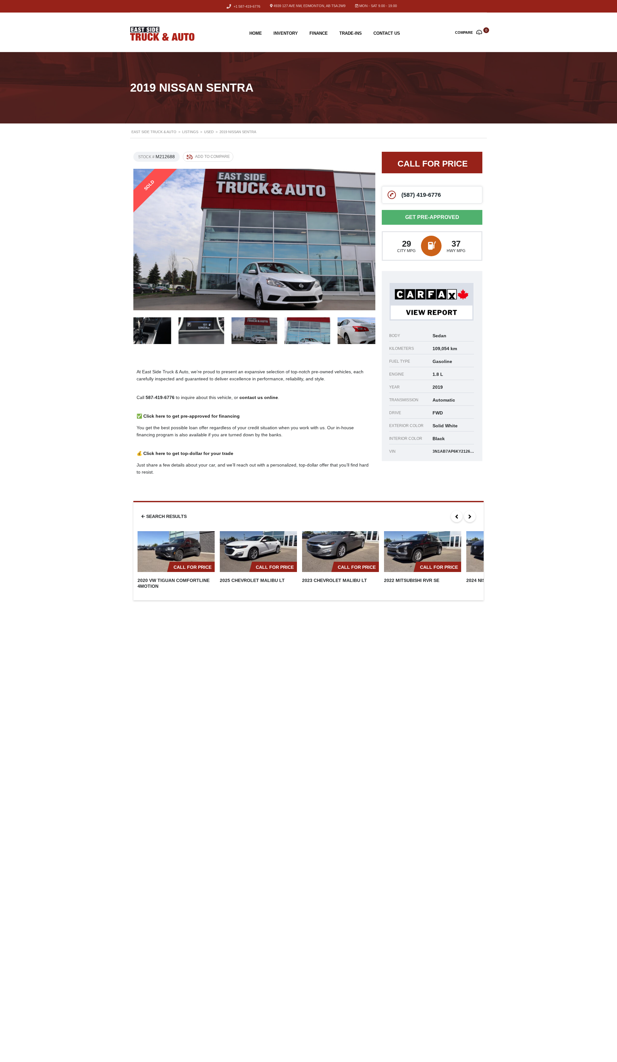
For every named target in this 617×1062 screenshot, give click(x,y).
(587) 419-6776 (421, 195)
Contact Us (386, 33)
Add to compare (212, 156)
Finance (318, 33)
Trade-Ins (350, 33)
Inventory (285, 33)
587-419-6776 (160, 397)
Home (255, 33)
